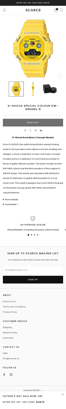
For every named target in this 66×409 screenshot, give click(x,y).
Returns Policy (10, 332)
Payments (8, 338)
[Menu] (4, 10)
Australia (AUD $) (31, 390)
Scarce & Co (9, 301)
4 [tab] (37, 235)
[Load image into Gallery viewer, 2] (33, 89)
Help (5, 353)
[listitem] (33, 3)
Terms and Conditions (14, 306)
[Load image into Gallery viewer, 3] (49, 89)
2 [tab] (31, 235)
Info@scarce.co (11, 358)
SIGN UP (33, 279)
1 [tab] (28, 235)
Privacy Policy (10, 312)
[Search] (61, 10)
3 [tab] (34, 235)
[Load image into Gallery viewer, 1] (16, 89)
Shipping (7, 327)
